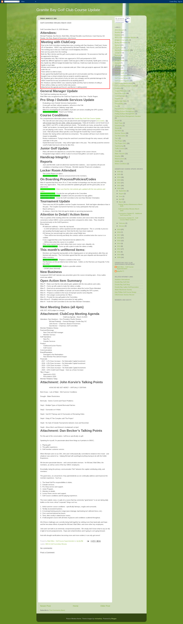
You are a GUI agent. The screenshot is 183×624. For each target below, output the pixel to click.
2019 (119, 229)
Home (75, 606)
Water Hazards (120, 153)
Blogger (113, 618)
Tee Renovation (120, 136)
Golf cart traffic (120, 73)
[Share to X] (96, 541)
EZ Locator (118, 65)
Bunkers (117, 45)
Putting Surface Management (124, 111)
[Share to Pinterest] (100, 541)
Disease (117, 55)
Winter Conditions (121, 163)
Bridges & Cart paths (122, 40)
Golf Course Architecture (123, 75)
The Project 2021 (120, 143)
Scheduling (118, 125)
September (123, 191)
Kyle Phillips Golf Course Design (125, 292)
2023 (119, 180)
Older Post (105, 606)
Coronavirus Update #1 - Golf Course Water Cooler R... (128, 218)
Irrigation (118, 98)
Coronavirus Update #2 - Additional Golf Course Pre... (130, 214)
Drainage (118, 58)
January (122, 226)
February (122, 223)
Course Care (119, 47)
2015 (119, 240)
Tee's (116, 138)
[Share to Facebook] (98, 541)
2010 (119, 254)
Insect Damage (120, 96)
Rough (117, 120)
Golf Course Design (121, 78)
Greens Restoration (121, 91)
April (120, 199)
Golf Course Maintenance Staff (125, 86)
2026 (119, 171)
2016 (119, 238)
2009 (119, 257)
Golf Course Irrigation (122, 81)
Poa (116, 106)
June (121, 196)
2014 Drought (119, 30)
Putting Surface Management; (125, 114)
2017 (119, 235)
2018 (119, 232)
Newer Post (45, 606)
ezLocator (100, 121)
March (121, 202)
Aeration (117, 32)
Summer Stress (120, 133)
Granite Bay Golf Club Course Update (68, 10)
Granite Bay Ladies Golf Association (127, 287)
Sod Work (118, 130)
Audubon (118, 35)
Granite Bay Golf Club (122, 282)
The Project (119, 141)
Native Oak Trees (120, 101)
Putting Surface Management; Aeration (128, 116)
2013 (119, 246)
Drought (117, 63)
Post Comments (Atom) (57, 610)
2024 (119, 177)
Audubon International (122, 279)
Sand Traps (119, 123)
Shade (117, 128)
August (121, 193)
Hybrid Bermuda (120, 93)
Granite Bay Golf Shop (122, 284)
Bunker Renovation (121, 42)
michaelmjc (98, 618)
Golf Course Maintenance (123, 83)
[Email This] (92, 541)
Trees (117, 151)
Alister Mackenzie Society (123, 289)
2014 (119, 243)
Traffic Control (119, 148)
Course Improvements (122, 50)
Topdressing (119, 146)
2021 (119, 185)
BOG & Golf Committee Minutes (56, 544)
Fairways (118, 68)
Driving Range (119, 60)
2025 (119, 174)
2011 (119, 252)
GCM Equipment (120, 70)
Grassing (118, 88)
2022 (119, 183)
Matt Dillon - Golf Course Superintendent (125, 267)
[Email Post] (87, 541)
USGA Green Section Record (124, 295)
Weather (118, 156)
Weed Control (119, 159)
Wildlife (117, 161)
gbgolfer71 (120, 271)
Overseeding (119, 103)
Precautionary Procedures (123, 109)
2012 (119, 249)
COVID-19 (118, 53)
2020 (119, 188)
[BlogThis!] (94, 541)
